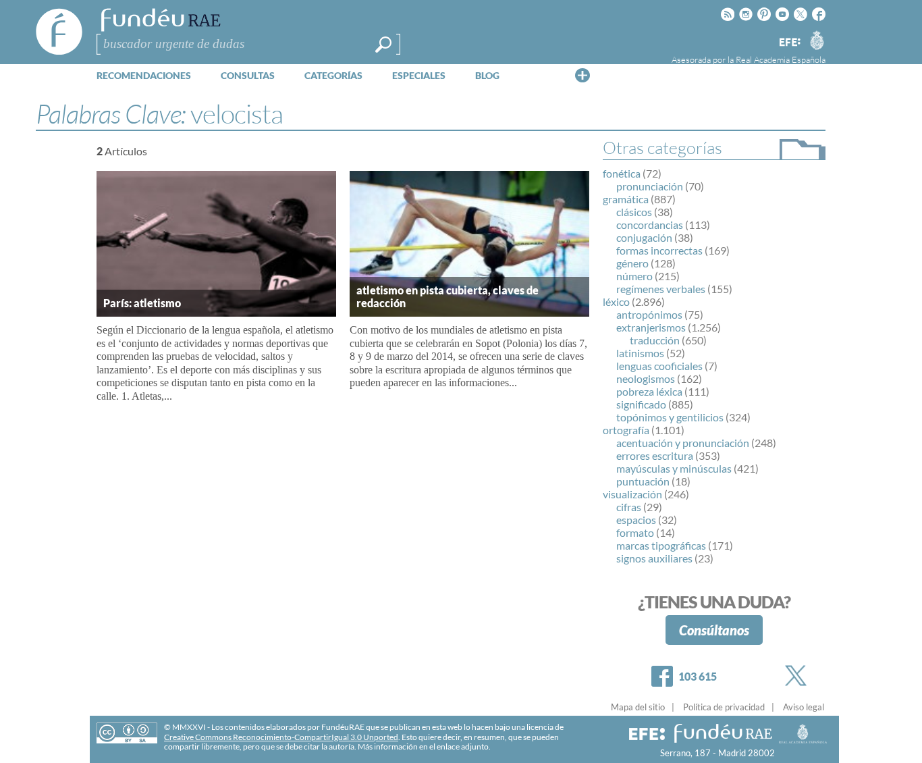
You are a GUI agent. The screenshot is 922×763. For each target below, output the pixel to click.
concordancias (649, 224)
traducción (655, 340)
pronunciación (649, 186)
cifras (628, 506)
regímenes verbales (660, 288)
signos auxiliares (654, 558)
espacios (636, 519)
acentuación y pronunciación (682, 442)
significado (641, 404)
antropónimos (649, 314)
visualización (632, 494)
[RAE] (816, 40)
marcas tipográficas (661, 545)
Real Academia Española (780, 59)
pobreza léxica (649, 391)
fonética (622, 173)
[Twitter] (798, 675)
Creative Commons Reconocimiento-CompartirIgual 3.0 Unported (281, 737)
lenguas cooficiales (659, 365)
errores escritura (654, 455)
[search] (383, 44)
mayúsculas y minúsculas (674, 468)
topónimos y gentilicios (670, 417)
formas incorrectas (659, 250)
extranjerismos (651, 327)
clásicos (634, 211)
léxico (616, 301)
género (632, 263)
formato (635, 532)
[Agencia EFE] (789, 43)
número (634, 275)
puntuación (643, 481)
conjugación (644, 237)
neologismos (645, 378)
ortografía (626, 429)
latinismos (640, 352)
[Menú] (582, 75)
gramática (626, 198)
